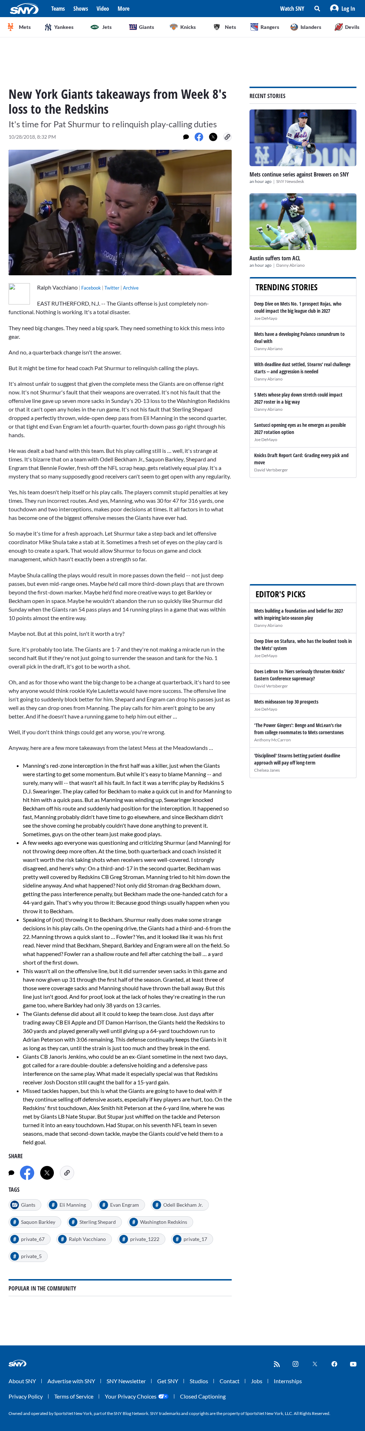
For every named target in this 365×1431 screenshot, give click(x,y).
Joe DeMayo (265, 318)
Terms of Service (73, 1396)
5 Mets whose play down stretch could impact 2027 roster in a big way (298, 398)
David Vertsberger (271, 469)
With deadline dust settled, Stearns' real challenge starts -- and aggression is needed (302, 368)
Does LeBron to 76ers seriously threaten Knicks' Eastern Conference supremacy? (299, 675)
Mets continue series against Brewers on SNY (299, 174)
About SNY (22, 1381)
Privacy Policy (26, 1396)
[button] (342, 8)
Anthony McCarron (272, 739)
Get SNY (167, 1381)
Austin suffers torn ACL (275, 258)
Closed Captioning (203, 1396)
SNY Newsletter (126, 1381)
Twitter (111, 288)
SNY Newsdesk (290, 181)
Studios (199, 1381)
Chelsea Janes (267, 770)
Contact (230, 1381)
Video (103, 8)
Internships (288, 1381)
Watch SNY (292, 8)
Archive (131, 288)
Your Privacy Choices (130, 1396)
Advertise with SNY (71, 1381)
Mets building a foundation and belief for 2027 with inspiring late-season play (298, 614)
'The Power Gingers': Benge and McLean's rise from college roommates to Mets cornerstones (299, 729)
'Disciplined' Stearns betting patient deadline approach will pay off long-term (297, 759)
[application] (120, 212)
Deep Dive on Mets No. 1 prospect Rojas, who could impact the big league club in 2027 (297, 307)
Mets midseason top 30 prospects (286, 701)
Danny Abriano (290, 265)
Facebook (91, 288)
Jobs (256, 1381)
